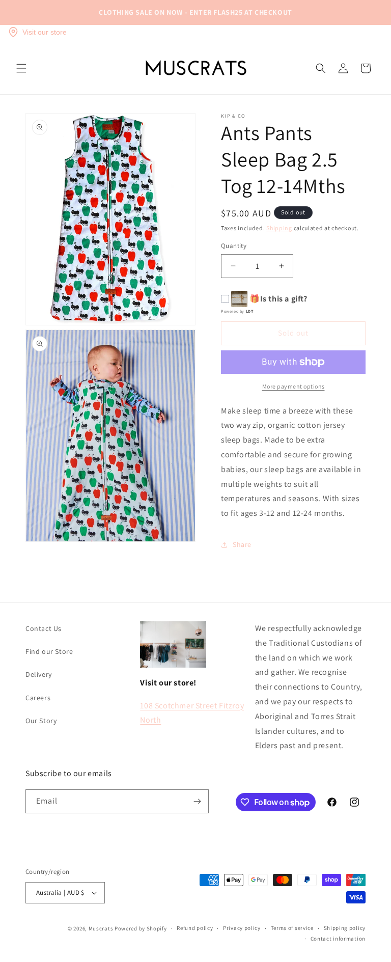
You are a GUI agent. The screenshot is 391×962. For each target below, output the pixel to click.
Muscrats (101, 928)
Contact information (338, 938)
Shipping (279, 228)
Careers (37, 697)
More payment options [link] (293, 386)
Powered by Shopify (141, 928)
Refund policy (195, 927)
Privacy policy (242, 927)
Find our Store (49, 651)
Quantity (233, 245)
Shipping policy (345, 927)
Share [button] (242, 544)
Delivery (38, 674)
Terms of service (292, 927)
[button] (21, 68)
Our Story (41, 720)
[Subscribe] (197, 801)
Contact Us (43, 628)
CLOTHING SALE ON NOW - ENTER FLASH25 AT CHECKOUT (195, 12)
